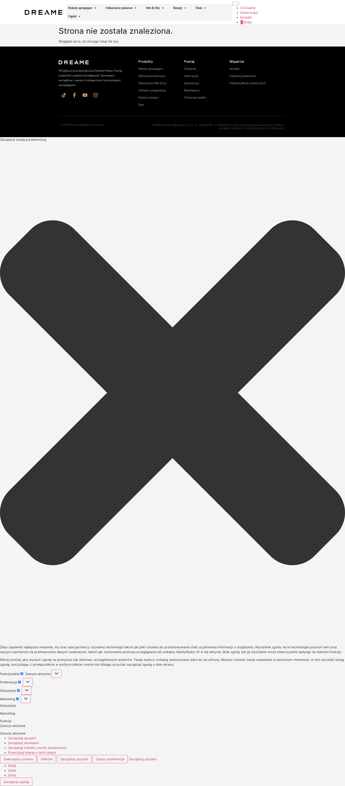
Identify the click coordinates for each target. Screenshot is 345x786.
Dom (199, 8)
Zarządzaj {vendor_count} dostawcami (37, 748)
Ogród (72, 16)
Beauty (177, 8)
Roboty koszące (148, 97)
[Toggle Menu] (235, 3)
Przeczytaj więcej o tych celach (32, 752)
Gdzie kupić (249, 13)
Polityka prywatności (242, 76)
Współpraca (191, 90)
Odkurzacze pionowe (119, 8)
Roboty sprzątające (80, 8)
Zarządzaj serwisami (23, 743)
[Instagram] (95, 95)
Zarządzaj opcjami (22, 738)
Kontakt (246, 17)
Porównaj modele (195, 97)
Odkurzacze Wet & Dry (152, 83)
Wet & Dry (153, 8)
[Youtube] (85, 95)
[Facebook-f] (74, 95)
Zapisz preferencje (110, 759)
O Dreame (247, 8)
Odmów (47, 759)
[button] (172, 393)
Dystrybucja (191, 83)
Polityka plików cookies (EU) (247, 83)
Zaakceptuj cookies (18, 759)
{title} (12, 766)
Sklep (247, 22)
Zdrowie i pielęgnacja (152, 90)
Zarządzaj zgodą (16, 782)
